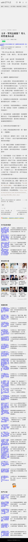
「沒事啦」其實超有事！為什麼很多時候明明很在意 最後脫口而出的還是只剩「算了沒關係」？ (18, 230)
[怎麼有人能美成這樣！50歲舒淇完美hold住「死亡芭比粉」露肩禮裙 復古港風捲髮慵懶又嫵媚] (5, 442)
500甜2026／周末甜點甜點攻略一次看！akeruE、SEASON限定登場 (18, 478)
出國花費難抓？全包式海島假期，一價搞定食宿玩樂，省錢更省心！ (4, 294)
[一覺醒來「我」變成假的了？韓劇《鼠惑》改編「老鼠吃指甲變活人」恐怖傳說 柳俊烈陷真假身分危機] (5, 383)
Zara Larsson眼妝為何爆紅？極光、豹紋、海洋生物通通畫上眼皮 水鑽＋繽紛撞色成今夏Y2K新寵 (18, 405)
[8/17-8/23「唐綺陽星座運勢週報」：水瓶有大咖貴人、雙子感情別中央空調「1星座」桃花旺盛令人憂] (5, 244)
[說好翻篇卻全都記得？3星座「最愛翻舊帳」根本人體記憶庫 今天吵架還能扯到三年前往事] (5, 252)
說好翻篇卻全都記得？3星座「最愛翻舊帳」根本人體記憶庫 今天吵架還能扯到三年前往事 (18, 252)
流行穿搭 (13, 6)
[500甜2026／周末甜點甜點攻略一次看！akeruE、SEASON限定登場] (5, 478)
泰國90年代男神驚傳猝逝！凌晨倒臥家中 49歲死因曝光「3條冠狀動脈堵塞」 (18, 456)
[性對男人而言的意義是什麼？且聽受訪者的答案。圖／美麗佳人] (14, 45)
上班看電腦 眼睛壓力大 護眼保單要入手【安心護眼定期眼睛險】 (23, 271)
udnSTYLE (3, 29)
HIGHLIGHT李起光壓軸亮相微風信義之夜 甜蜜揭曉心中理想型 (18, 470)
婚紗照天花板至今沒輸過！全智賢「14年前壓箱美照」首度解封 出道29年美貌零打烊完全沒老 (14, 271)
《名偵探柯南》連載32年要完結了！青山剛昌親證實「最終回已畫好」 (18, 518)
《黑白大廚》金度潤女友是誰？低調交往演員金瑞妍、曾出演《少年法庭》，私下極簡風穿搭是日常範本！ (18, 449)
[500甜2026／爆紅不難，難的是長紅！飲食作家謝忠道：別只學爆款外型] (5, 317)
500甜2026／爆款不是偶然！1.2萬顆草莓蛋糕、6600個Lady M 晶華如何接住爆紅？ (18, 331)
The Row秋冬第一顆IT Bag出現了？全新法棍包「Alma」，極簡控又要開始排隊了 (18, 391)
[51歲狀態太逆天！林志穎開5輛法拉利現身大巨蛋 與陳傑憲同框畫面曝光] (5, 398)
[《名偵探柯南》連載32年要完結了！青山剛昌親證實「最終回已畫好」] (5, 519)
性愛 (3, 204)
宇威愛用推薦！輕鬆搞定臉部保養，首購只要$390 (22, 283)
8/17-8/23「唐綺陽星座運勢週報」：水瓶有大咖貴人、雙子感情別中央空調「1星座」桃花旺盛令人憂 (18, 245)
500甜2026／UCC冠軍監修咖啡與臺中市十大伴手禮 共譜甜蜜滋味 (18, 375)
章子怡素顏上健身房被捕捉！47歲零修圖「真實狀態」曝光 (18, 525)
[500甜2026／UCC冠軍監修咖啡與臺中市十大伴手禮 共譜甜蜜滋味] (5, 376)
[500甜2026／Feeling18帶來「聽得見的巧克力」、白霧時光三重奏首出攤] (5, 420)
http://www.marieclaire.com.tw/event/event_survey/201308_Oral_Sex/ (14, 192)
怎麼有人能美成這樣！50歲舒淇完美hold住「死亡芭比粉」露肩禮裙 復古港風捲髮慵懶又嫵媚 (18, 442)
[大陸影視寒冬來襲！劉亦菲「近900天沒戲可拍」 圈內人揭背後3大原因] (5, 427)
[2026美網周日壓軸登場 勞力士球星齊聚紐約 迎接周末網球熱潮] (5, 339)
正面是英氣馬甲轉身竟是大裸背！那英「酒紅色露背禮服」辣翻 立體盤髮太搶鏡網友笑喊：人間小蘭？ (18, 361)
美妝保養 (19, 6)
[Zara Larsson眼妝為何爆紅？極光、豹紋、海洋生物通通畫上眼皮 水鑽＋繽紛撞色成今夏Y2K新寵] (5, 405)
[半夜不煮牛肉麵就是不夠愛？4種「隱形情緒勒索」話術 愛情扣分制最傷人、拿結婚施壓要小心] (5, 237)
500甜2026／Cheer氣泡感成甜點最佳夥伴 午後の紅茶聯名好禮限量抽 (18, 346)
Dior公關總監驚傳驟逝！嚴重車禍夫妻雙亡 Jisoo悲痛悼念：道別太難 (18, 504)
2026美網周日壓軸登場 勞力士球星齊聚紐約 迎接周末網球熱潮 (18, 339)
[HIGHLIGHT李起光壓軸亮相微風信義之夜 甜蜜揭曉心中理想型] (5, 471)
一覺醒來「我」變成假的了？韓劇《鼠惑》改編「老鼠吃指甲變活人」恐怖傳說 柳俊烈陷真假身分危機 (18, 383)
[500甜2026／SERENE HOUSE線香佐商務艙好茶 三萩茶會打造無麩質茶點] (5, 354)
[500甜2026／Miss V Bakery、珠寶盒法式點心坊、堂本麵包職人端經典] (5, 464)
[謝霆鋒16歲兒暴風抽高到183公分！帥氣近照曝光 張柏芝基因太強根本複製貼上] (5, 534)
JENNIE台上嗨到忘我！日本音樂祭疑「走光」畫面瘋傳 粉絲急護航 (18, 496)
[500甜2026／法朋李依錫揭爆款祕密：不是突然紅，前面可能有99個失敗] (5, 325)
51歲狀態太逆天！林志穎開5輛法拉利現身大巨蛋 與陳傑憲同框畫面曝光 (18, 397)
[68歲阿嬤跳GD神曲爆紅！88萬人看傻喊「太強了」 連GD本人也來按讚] (5, 512)
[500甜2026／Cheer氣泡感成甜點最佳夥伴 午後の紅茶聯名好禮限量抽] (5, 347)
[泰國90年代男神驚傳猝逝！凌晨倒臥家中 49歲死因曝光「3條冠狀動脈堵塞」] (5, 456)
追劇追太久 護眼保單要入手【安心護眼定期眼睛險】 (5, 283)
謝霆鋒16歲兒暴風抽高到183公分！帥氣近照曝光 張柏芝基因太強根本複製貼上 (18, 533)
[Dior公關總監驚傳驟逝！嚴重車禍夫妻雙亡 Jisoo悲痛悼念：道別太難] (5, 504)
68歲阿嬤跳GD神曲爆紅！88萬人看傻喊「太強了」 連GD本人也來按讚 (18, 511)
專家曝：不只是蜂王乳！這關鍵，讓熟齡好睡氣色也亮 (4, 271)
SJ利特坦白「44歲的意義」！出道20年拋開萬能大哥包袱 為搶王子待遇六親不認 (14, 294)
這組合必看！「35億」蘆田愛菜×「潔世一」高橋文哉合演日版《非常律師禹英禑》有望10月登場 (14, 283)
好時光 (24, 6)
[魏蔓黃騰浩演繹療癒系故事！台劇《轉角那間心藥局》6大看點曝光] (5, 412)
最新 (2, 6)
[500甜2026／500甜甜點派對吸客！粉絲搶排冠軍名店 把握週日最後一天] (5, 310)
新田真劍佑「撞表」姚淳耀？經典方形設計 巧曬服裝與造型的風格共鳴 (23, 294)
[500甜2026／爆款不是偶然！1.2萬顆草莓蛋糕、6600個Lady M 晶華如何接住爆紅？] (5, 332)
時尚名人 (7, 6)
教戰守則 (15, 29)
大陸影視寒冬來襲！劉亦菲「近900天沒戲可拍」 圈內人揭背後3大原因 (18, 427)
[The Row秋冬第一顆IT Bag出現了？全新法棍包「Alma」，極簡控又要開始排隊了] (5, 390)
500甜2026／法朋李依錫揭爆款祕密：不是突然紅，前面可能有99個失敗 (18, 324)
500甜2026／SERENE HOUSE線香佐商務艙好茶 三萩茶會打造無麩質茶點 (18, 353)
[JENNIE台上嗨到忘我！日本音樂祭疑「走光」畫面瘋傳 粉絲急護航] (5, 497)
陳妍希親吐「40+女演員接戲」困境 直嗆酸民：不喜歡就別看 (18, 367)
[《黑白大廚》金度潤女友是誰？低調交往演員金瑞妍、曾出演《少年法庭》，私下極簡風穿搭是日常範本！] (5, 449)
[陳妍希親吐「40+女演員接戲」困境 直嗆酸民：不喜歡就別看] (5, 368)
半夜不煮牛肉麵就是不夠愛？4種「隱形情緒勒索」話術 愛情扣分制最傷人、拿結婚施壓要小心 (18, 237)
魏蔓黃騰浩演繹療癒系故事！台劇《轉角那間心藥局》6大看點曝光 (18, 412)
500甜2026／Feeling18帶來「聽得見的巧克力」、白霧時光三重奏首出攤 (18, 419)
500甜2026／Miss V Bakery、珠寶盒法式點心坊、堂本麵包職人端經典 (18, 463)
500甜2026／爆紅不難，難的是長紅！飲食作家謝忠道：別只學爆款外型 (18, 317)
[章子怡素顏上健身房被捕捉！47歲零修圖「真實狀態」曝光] (5, 526)
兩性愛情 (9, 29)
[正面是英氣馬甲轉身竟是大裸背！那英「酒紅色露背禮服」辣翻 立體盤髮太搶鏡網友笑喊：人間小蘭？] (5, 361)
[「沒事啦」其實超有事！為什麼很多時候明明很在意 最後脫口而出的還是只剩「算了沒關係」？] (5, 230)
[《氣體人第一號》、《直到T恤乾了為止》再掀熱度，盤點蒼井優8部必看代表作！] (5, 434)
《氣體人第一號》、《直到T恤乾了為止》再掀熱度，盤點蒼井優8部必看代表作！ (18, 434)
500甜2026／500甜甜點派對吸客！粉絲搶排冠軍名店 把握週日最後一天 (18, 309)
